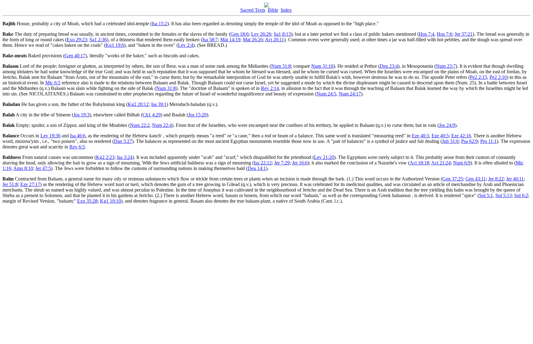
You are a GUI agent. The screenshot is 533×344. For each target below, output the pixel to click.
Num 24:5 (326, 93)
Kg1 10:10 (110, 201)
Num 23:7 (446, 66)
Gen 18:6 (239, 34)
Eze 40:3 (420, 135)
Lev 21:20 (324, 157)
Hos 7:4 (426, 34)
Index (286, 10)
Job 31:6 (450, 141)
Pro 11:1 (488, 141)
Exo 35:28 (87, 201)
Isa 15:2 (159, 23)
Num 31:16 (322, 66)
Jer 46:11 (515, 178)
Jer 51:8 (10, 184)
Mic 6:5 (52, 82)
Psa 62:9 (469, 141)
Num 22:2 (140, 125)
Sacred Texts (252, 10)
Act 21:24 (441, 162)
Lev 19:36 (50, 135)
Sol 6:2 (521, 195)
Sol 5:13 (503, 195)
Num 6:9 (461, 162)
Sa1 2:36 (98, 39)
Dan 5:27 (123, 141)
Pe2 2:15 (478, 77)
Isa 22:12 (263, 162)
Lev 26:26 (261, 34)
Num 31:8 (281, 66)
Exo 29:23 (77, 39)
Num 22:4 (162, 125)
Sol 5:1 (486, 195)
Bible (273, 10)
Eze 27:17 (30, 184)
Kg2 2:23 (105, 157)
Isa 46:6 (77, 135)
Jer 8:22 (496, 178)
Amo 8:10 (23, 168)
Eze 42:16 (461, 135)
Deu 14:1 (257, 168)
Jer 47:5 (43, 168)
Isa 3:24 (124, 157)
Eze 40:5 (440, 135)
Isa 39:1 (159, 104)
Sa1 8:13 (282, 34)
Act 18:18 (419, 162)
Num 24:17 (350, 93)
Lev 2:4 (185, 45)
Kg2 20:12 (138, 104)
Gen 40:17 (75, 55)
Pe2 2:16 (498, 77)
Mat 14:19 (230, 39)
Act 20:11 (274, 39)
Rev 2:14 (270, 88)
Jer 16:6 (300, 162)
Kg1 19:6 (114, 45)
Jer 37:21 (464, 34)
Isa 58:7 (210, 39)
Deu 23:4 (389, 66)
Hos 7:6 (444, 34)
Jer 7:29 (282, 162)
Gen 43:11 (475, 178)
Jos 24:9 (447, 125)
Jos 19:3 (81, 114)
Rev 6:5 (77, 146)
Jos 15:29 (197, 114)
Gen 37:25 (452, 178)
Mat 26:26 (253, 39)
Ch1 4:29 (152, 114)
